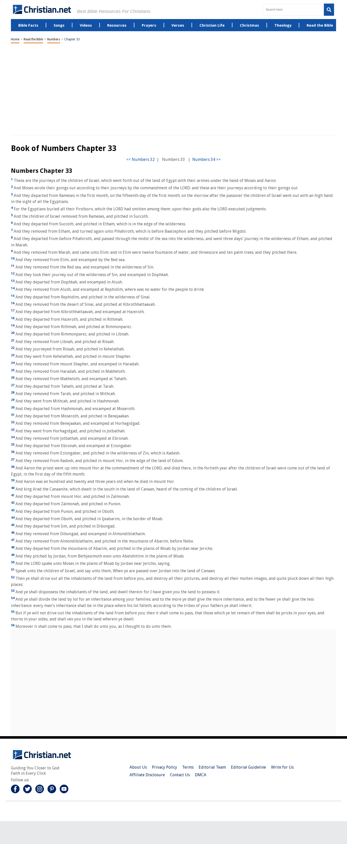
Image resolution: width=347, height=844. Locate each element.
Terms (188, 767)
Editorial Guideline (248, 767)
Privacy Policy (164, 767)
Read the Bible (33, 39)
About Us (138, 767)
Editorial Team (212, 767)
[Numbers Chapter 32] (140, 159)
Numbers (53, 39)
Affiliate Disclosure (147, 774)
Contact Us (180, 774)
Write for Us (282, 767)
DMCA (200, 774)
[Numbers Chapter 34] (206, 159)
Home (15, 39)
